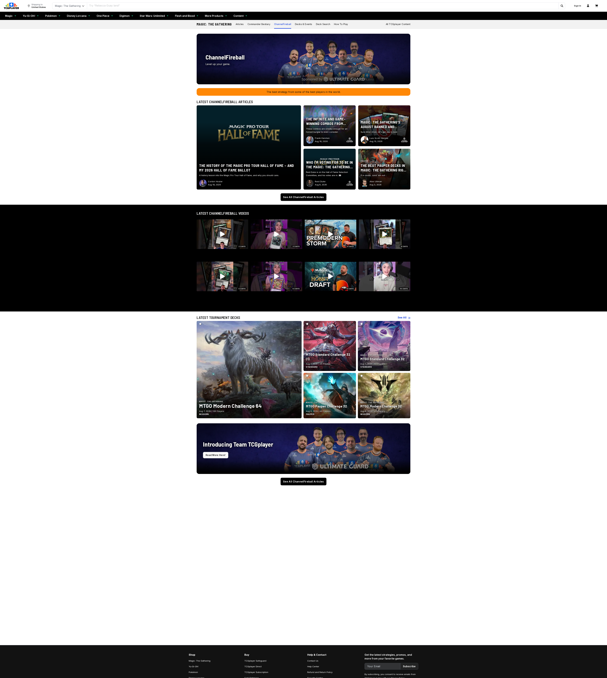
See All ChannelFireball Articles (303, 197)
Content (238, 15)
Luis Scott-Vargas (379, 138)
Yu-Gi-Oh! (29, 15)
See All (402, 317)
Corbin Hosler (215, 181)
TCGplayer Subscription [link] (256, 672)
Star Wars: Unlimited (152, 15)
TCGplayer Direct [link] (253, 666)
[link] (11, 6)
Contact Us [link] (312, 660)
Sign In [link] (577, 6)
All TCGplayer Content (398, 24)
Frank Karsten (322, 138)
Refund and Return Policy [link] (319, 672)
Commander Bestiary (259, 24)
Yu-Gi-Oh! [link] (193, 666)
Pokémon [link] (193, 672)
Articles (240, 24)
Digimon (125, 15)
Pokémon (51, 15)
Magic (9, 15)
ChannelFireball (282, 24)
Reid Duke (320, 181)
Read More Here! (216, 455)
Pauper (364, 161)
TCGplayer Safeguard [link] (255, 660)
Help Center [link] (313, 666)
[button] (562, 6)
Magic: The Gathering (214, 24)
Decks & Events (303, 24)
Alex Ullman (376, 181)
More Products (214, 15)
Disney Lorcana (76, 15)
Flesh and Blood (185, 15)
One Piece (103, 15)
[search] (323, 5)
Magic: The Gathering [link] (199, 660)
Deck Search (323, 24)
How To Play (341, 24)
